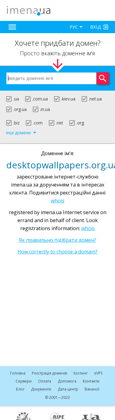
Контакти (91, 381)
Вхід (95, 27)
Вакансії (92, 389)
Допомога (67, 381)
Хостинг (80, 373)
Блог (20, 389)
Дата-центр (68, 389)
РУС (74, 27)
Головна (17, 373)
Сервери (24, 381)
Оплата (44, 381)
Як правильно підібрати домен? (57, 240)
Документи (41, 389)
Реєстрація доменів (49, 373)
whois (57, 200)
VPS (98, 373)
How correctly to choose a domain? (57, 251)
